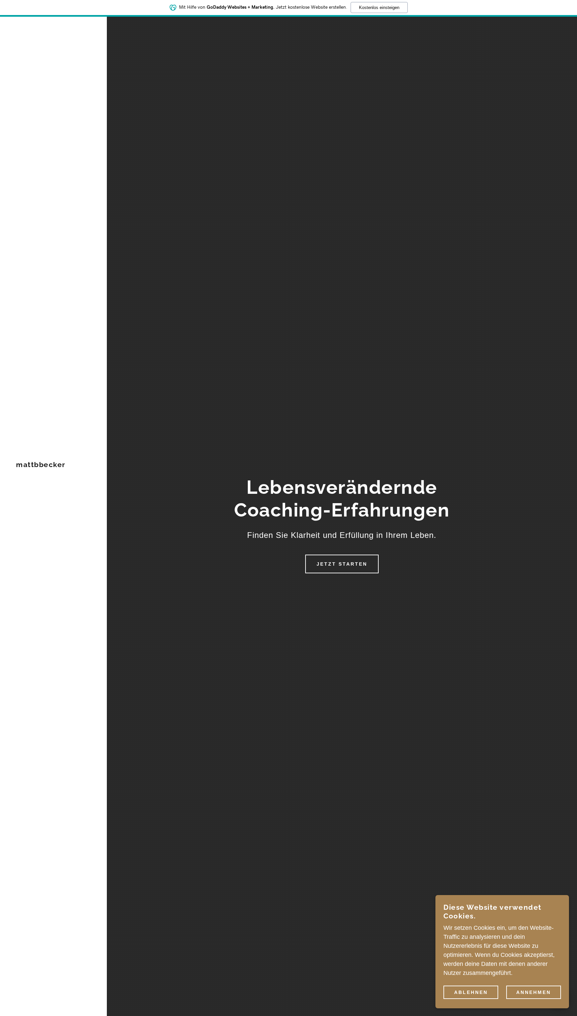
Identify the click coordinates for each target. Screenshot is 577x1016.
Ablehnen (471, 992)
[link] (40, 465)
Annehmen (533, 992)
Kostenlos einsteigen (379, 7)
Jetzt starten (342, 564)
